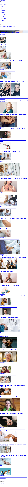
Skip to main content (2, 0)
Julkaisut (2, 22)
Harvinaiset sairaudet (3, 18)
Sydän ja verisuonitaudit (4, 7)
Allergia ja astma (7, 26)
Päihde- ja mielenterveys (6, 27)
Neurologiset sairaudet (4, 17)
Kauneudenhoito (3, 12)
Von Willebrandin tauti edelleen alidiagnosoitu (11, 32)
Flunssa (2, 13)
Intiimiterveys (3, 14)
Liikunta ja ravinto (16, 25)
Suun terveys (2, 16)
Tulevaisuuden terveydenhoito (4, 21)
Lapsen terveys (3, 10)
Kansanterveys (3, 4)
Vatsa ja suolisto (3, 20)
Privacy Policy (1, 486)
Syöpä (2, 8)
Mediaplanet (2, 483)
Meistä (19, 27)
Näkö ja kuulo (3, 15)
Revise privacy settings (5, 486)
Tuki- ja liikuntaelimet (3, 19)
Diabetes (2, 6)
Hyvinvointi (2, 11)
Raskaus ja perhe (5, 25)
